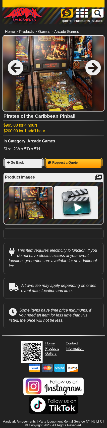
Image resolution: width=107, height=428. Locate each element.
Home (10, 31)
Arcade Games (66, 31)
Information (75, 348)
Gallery (50, 353)
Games (44, 31)
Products (26, 31)
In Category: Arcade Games (29, 141)
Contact (72, 343)
